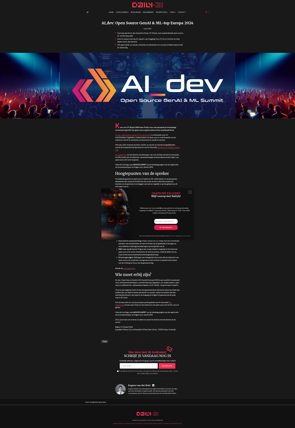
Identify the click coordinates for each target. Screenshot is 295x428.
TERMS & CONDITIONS (144, 423)
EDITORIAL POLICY (176, 423)
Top (104, 341)
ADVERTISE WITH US (119, 423)
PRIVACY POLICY (131, 423)
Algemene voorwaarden (185, 235)
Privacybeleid (172, 235)
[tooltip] (153, 385)
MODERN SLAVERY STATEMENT (161, 423)
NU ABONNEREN (166, 227)
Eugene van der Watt (139, 385)
